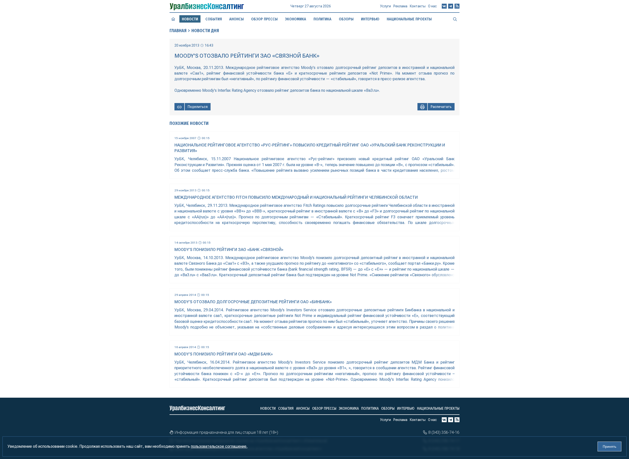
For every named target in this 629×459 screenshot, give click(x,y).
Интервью (370, 19)
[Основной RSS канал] (457, 6)
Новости (268, 408)
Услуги (385, 6)
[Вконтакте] (444, 6)
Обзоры (346, 19)
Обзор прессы (264, 19)
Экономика (295, 19)
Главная (178, 30)
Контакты (418, 6)
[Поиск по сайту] (455, 19)
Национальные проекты (409, 19)
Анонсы (236, 19)
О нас (432, 6)
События (213, 19)
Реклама (400, 6)
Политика (322, 19)
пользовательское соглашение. (219, 446)
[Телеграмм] (450, 6)
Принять (609, 446)
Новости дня (205, 30)
